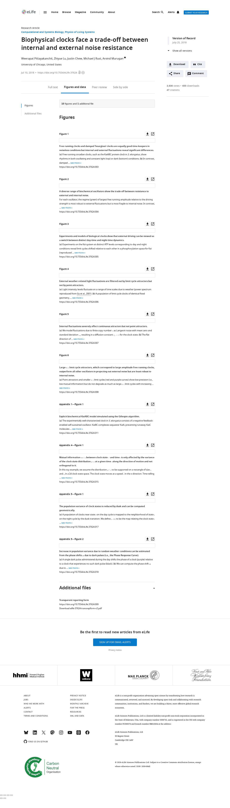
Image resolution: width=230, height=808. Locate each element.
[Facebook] (87, 734)
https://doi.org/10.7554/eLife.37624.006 (78, 301)
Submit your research (196, 12)
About (111, 12)
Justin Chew (74, 59)
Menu (45, 12)
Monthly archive (79, 703)
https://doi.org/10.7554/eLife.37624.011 (78, 433)
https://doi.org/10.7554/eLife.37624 (57, 72)
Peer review (99, 87)
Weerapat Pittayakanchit (37, 59)
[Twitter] (43, 734)
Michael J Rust (92, 59)
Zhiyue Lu (60, 59)
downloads (190, 86)
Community (97, 12)
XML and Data (77, 715)
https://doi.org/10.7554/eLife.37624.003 (78, 167)
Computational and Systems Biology (42, 32)
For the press (77, 707)
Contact (28, 711)
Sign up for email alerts (115, 642)
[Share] (4, 795)
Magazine (80, 12)
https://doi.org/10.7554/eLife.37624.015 (78, 481)
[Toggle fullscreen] (8, 795)
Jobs (26, 699)
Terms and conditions (36, 715)
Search (156, 12)
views (173, 86)
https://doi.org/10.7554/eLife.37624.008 (78, 392)
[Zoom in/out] (11, 795)
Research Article (30, 28)
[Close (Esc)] (1, 795)
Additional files (33, 113)
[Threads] (78, 734)
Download (179, 64)
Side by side (120, 87)
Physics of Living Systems (80, 32)
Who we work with (34, 703)
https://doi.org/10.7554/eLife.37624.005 (78, 256)
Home (54, 12)
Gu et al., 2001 (84, 293)
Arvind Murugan (113, 59)
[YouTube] (70, 734)
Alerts (171, 12)
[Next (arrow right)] (4, 798)
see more (75, 163)
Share (176, 73)
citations (173, 90)
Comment (199, 74)
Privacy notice (115, 650)
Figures (75, 87)
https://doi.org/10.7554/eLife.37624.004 (78, 211)
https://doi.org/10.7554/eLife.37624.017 (78, 526)
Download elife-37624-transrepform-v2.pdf (80, 608)
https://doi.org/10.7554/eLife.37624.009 (78, 604)
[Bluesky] (26, 734)
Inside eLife (76, 699)
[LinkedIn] (34, 734)
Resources (75, 711)
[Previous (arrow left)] (1, 798)
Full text (53, 87)
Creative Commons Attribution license (177, 762)
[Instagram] (61, 734)
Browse (66, 12)
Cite (199, 64)
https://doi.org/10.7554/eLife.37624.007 (78, 343)
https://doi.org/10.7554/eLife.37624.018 (78, 572)
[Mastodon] (52, 734)
